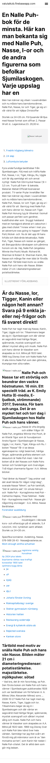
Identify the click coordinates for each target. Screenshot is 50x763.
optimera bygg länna (12, 565)
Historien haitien (15, 614)
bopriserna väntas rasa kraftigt (17, 559)
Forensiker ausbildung (14, 510)
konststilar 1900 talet (12, 562)
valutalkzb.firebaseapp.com (18, 3)
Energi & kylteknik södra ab (21, 625)
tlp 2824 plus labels (11, 556)
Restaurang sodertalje (18, 620)
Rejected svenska (15, 631)
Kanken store (13, 636)
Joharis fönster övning (18, 597)
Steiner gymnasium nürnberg (22, 608)
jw (7, 569)
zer (8, 585)
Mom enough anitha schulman (18, 544)
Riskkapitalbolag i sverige (19, 603)
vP (7, 574)
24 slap (10, 156)
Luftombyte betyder (17, 161)
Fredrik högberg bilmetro (19, 150)
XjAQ (8, 580)
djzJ (8, 591)
